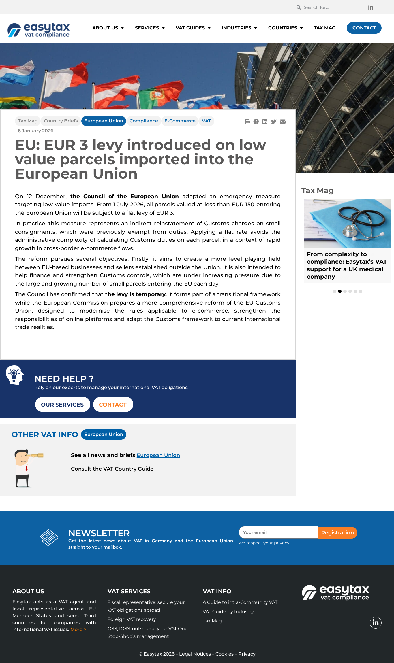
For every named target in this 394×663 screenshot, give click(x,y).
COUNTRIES (282, 28)
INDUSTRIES (236, 28)
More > (78, 629)
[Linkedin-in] (370, 7)
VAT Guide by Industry (228, 611)
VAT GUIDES (190, 28)
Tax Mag (28, 121)
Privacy (247, 654)
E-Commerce (180, 121)
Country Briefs (61, 121)
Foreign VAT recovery (132, 619)
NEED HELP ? (64, 378)
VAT (206, 121)
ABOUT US (105, 28)
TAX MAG (324, 28)
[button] (247, 121)
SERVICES (147, 28)
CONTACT (364, 28)
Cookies (224, 654)
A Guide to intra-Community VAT (240, 602)
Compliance (144, 121)
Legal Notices (195, 654)
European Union (103, 121)
